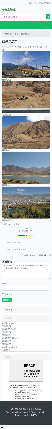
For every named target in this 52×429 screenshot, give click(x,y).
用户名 (5, 283)
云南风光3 (6, 344)
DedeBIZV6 (32, 415)
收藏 (26, 255)
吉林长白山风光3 (9, 347)
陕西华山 (6, 350)
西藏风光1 (17, 242)
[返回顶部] (2, 427)
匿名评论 (8, 294)
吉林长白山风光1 (9, 323)
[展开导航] (46, 25)
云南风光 (6, 335)
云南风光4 (6, 326)
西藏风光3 (6, 341)
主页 (17, 33)
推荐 (41, 255)
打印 (49, 255)
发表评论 (7, 300)
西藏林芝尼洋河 (19, 249)
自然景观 (25, 33)
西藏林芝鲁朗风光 (10, 338)
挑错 (34, 255)
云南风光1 (6, 332)
